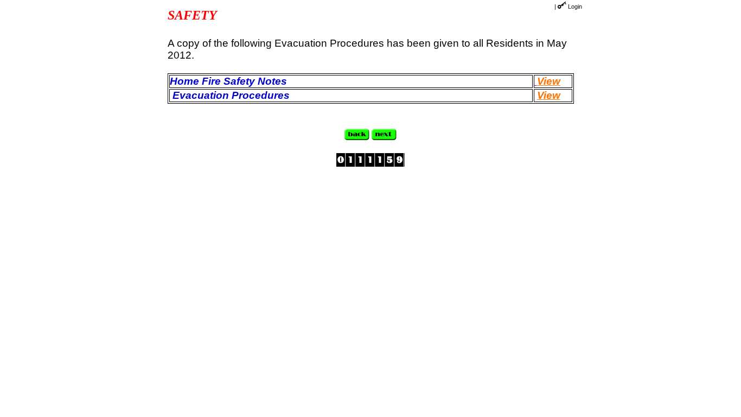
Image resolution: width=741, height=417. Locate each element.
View (548, 81)
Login (575, 6)
